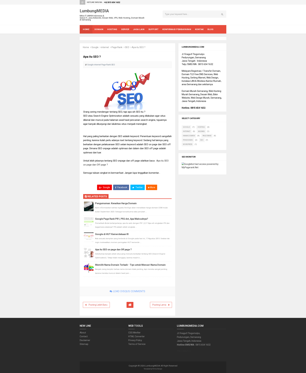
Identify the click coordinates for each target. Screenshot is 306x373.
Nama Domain (189, 136)
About (83, 332)
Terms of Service (137, 344)
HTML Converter (136, 336)
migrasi (201, 131)
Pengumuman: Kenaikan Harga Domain (116, 203)
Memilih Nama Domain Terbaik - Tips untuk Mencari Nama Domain (130, 265)
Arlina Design (157, 369)
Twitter (139, 187)
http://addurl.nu (184, 351)
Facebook (122, 187)
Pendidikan (188, 140)
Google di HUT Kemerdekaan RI (112, 234)
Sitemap (84, 344)
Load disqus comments (128, 291)
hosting (201, 127)
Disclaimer (85, 340)
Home (86, 47)
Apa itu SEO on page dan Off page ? (113, 249)
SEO (127, 47)
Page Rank (117, 47)
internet (105, 47)
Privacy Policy (135, 340)
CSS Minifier (134, 332)
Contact (84, 336)
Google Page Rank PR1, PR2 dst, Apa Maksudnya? (121, 219)
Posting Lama (159, 305)
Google (94, 47)
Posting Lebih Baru (98, 305)
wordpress (187, 144)
